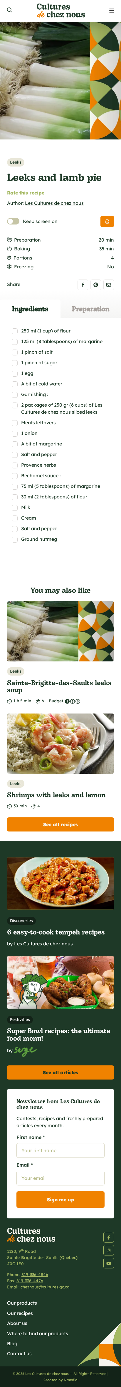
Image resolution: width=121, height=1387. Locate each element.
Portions (23, 258)
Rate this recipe (25, 193)
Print (107, 221)
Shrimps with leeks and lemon (56, 794)
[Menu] (111, 11)
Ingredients (30, 308)
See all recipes (60, 824)
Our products (22, 1303)
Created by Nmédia (60, 1380)
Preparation (27, 240)
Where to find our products (37, 1333)
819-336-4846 (34, 1274)
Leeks (15, 162)
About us (17, 1323)
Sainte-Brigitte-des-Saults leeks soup (59, 686)
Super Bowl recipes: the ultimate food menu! (58, 1034)
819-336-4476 (29, 1280)
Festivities (20, 1019)
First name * (30, 1137)
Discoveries (21, 920)
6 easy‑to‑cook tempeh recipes (56, 931)
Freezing (23, 267)
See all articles (60, 1072)
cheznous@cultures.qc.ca (45, 1287)
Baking (22, 249)
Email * (24, 1165)
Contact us (19, 1353)
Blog (12, 1343)
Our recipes (20, 1313)
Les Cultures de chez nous (54, 203)
